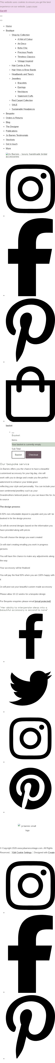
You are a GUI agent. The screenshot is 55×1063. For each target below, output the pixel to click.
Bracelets (22, 83)
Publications (11, 131)
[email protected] (43, 601)
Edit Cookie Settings (22, 852)
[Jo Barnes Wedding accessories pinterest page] (30, 362)
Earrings (22, 87)
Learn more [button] (31, 6)
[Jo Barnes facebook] (30, 661)
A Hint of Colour (25, 39)
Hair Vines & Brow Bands (24, 70)
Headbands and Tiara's (23, 74)
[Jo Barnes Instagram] (30, 762)
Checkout (33, 454)
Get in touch (11, 144)
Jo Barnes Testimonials (17, 135)
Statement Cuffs (25, 96)
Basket (18, 454)
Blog (8, 122)
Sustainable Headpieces (23, 109)
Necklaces (23, 91)
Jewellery (16, 78)
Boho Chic (23, 48)
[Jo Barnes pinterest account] (30, 812)
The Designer (12, 126)
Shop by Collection (21, 35)
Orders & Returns (14, 118)
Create (51, 852)
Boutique (10, 30)
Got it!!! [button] (3, 11)
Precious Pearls (25, 52)
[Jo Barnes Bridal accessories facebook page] (30, 295)
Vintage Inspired (25, 61)
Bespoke (10, 113)
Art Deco (22, 43)
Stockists (10, 139)
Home (9, 26)
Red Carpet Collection (22, 100)
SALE (14, 104)
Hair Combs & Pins (21, 65)
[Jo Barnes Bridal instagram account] (30, 216)
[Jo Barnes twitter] (30, 712)
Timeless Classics (26, 56)
